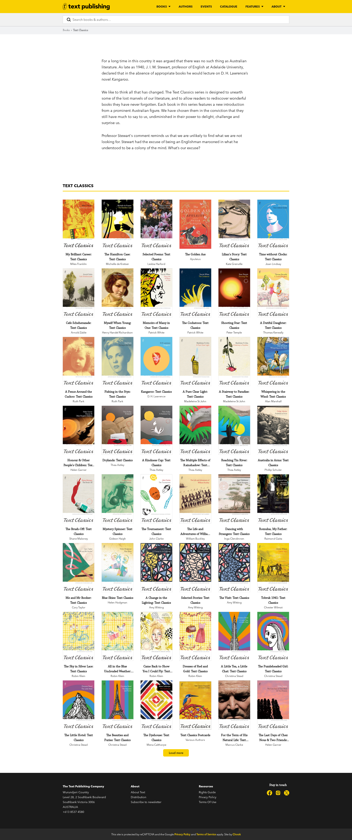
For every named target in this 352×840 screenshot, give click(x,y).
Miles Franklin (78, 264)
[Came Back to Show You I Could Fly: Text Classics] (156, 636)
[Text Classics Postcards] (195, 705)
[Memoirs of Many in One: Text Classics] (156, 293)
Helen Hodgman (117, 602)
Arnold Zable (78, 332)
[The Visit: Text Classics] (234, 567)
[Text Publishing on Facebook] (269, 793)
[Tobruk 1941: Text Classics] (273, 567)
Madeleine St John (195, 401)
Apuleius (195, 259)
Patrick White (156, 332)
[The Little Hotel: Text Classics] (78, 705)
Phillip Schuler (273, 469)
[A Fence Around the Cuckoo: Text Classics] (78, 361)
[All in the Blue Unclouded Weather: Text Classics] (117, 636)
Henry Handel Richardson (117, 332)
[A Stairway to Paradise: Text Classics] (234, 361)
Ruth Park (78, 401)
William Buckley (195, 538)
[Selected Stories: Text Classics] (195, 567)
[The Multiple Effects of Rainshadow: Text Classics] (195, 430)
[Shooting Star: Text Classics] (234, 293)
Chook (237, 834)
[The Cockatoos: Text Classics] (195, 293)
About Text (138, 792)
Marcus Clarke (234, 744)
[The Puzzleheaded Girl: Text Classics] (273, 636)
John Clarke (156, 538)
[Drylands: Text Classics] (117, 430)
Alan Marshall (273, 401)
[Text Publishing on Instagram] (278, 793)
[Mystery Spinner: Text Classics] (117, 498)
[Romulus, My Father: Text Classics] (273, 498)
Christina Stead (234, 676)
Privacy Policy (207, 797)
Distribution (138, 797)
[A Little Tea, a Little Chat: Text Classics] (234, 636)
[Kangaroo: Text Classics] (156, 361)
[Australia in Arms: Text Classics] (273, 430)
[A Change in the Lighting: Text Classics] (156, 567)
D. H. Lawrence (156, 396)
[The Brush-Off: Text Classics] (78, 498)
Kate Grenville (234, 264)
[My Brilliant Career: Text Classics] (78, 224)
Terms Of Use (207, 802)
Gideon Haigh (117, 538)
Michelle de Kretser (117, 264)
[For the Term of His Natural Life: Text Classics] (234, 705)
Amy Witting (156, 607)
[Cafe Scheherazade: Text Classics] (78, 293)
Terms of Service (206, 834)
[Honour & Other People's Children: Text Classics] (78, 430)
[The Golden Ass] (195, 224)
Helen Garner (78, 469)
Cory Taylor (78, 607)
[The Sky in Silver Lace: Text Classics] (78, 636)
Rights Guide (207, 792)
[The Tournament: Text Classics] (156, 498)
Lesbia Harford (156, 264)
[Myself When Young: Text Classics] (117, 293)
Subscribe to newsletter (146, 802)
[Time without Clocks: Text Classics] (273, 224)
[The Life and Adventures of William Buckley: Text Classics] (195, 498)
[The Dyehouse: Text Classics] (156, 705)
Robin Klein (78, 676)
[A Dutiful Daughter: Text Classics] (273, 293)
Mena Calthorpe (156, 744)
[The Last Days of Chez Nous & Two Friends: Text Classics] (273, 705)
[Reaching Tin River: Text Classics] (234, 430)
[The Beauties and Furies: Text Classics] (117, 705)
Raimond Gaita (273, 538)
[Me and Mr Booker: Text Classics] (78, 567)
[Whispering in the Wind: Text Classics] (273, 361)
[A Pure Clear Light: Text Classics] (195, 361)
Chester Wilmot (273, 607)
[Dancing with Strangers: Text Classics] (234, 498)
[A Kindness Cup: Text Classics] (156, 430)
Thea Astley (117, 465)
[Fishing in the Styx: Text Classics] (117, 361)
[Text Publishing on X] (286, 793)
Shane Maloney (78, 538)
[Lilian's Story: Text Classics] (234, 224)
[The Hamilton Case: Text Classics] (117, 224)
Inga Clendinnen (234, 538)
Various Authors (195, 739)
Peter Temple (234, 332)
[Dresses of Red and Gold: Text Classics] (195, 636)
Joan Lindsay (273, 264)
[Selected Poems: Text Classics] (156, 224)
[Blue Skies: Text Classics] (117, 567)
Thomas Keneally (273, 332)
